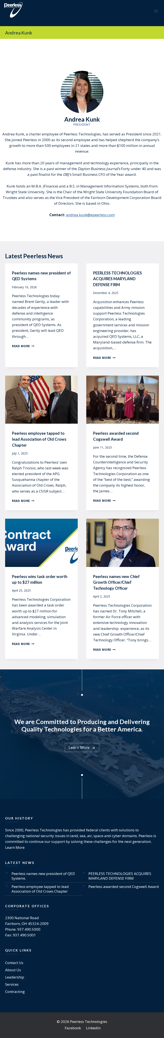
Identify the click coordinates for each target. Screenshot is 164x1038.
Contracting (15, 991)
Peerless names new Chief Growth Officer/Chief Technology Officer (116, 582)
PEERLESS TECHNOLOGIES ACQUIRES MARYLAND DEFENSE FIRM (117, 279)
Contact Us (14, 962)
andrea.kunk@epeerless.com (90, 214)
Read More (23, 346)
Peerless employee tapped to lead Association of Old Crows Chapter (39, 439)
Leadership (14, 977)
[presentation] (41, 400)
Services (12, 984)
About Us (13, 969)
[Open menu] (156, 11)
